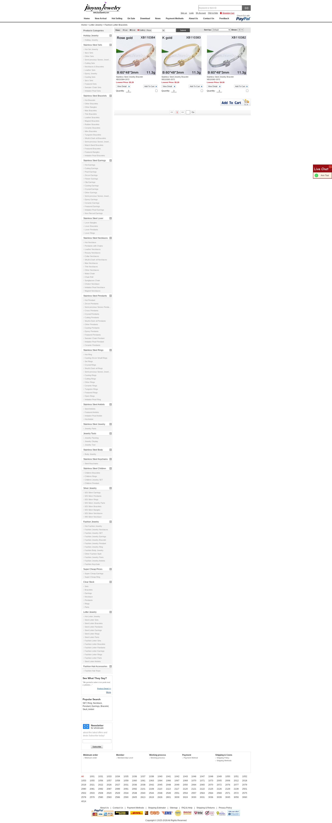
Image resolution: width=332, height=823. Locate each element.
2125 (210, 789)
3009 (176, 797)
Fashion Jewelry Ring (94, 547)
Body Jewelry (90, 454)
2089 (117, 789)
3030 (193, 797)
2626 (160, 797)
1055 (92, 780)
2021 (92, 785)
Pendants (89, 600)
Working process (158, 758)
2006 (227, 780)
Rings (87, 604)
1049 (219, 776)
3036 (210, 797)
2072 (219, 785)
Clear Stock (88, 582)
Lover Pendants (91, 230)
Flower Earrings (91, 179)
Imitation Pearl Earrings (94, 210)
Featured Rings (91, 393)
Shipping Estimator (157, 808)
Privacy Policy (225, 808)
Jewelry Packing (92, 438)
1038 (151, 776)
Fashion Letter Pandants (95, 648)
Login (191, 13)
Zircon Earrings (91, 175)
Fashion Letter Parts (93, 658)
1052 (244, 776)
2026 (109, 785)
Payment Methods (175, 18)
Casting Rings (90, 375)
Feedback (224, 18)
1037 (143, 776)
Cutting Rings (90, 379)
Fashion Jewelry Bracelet (95, 540)
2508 (100, 793)
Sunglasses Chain (92, 280)
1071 (202, 780)
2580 (100, 797)
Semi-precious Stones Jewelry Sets (98, 60)
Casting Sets (90, 77)
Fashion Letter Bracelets (116, 25)
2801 (168, 797)
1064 (160, 780)
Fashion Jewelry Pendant (95, 543)
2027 (117, 785)
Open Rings (90, 396)
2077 (236, 785)
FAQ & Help (213, 13)
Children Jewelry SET (94, 480)
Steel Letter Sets (92, 620)
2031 (126, 785)
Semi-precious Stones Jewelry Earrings (98, 196)
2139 (236, 789)
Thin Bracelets (91, 114)
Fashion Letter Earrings (94, 651)
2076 (227, 785)
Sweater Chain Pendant (94, 338)
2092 (134, 789)
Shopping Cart (228, 13)
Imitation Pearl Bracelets (95, 155)
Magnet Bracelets (92, 121)
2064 (193, 785)
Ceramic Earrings (92, 203)
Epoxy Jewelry (91, 73)
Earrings (88, 593)
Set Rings (89, 361)
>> (182, 112)
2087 (109, 789)
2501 (244, 789)
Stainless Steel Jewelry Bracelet (129, 77)
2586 (117, 797)
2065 (202, 785)
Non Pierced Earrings (94, 213)
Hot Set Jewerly (91, 49)
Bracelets (89, 590)
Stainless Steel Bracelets (95, 96)
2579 (92, 797)
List (125, 30)
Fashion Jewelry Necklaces (96, 530)
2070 (210, 785)
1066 (168, 780)
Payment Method (191, 758)
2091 (126, 789)
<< (171, 112)
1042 (176, 776)
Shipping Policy (223, 758)
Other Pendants (91, 324)
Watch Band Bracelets (94, 145)
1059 (126, 780)
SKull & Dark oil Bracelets (95, 138)
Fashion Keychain (92, 564)
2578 (83, 797)
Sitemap (174, 808)
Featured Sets (91, 84)
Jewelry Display (91, 441)
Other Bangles (91, 107)
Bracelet (104, 706)
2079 (244, 785)
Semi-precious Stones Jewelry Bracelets (98, 142)
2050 (185, 785)
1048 (210, 776)
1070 (193, 780)
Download (145, 18)
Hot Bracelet (90, 100)
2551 (176, 793)
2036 (134, 785)
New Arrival (101, 18)
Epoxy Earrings (91, 199)
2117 (176, 789)
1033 (109, 776)
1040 (160, 776)
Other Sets (89, 56)
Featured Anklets (92, 412)
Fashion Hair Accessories (95, 666)
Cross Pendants (91, 311)
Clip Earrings (90, 182)
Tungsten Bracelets (93, 135)
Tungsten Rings (91, 389)
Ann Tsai (325, 175)
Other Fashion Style (93, 554)
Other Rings (90, 382)
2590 (126, 797)
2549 (168, 793)
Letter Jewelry (95, 25)
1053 (83, 780)
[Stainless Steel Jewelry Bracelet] (136, 74)
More (108, 692)
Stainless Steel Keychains (95, 459)
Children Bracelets (92, 473)
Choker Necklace (92, 284)
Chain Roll (89, 277)
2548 (160, 793)
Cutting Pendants (92, 317)
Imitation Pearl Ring (93, 399)
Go (193, 112)
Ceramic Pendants (92, 345)
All (82, 776)
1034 (117, 776)
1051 (236, 776)
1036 (134, 776)
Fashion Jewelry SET (94, 533)
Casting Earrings (92, 186)
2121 (193, 789)
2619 (151, 797)
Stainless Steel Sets (92, 45)
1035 (126, 776)
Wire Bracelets (91, 131)
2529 (117, 793)
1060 (134, 780)
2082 (100, 789)
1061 (143, 780)
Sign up (184, 13)
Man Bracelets (91, 111)
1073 (210, 780)
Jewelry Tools (89, 433)
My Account (201, 13)
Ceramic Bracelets (92, 128)
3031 (202, 797)
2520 (109, 793)
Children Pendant (92, 483)
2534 (126, 793)
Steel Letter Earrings (93, 630)
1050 (227, 776)
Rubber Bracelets (92, 124)
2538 (134, 793)
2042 (151, 785)
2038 (143, 785)
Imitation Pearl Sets (93, 91)
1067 (176, 780)
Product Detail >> (104, 688)
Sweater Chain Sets (93, 87)
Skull (85, 709)
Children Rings (91, 476)
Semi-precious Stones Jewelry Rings (98, 372)
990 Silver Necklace (93, 517)
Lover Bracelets (91, 226)
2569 (219, 793)
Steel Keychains (91, 463)
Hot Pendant (90, 300)
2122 (202, 789)
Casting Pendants (92, 328)
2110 (160, 789)
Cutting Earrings (91, 168)
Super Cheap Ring (92, 577)
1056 (100, 780)
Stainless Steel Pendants (95, 296)
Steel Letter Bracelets (94, 623)
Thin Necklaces (91, 267)
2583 (109, 797)
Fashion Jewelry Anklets (95, 561)
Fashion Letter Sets (93, 641)
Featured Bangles (92, 152)
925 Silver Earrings (93, 493)
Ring (89, 703)
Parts (87, 607)
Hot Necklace (90, 242)
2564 (210, 793)
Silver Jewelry (89, 488)
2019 (83, 785)
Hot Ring (88, 354)
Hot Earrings (90, 165)
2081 (92, 789)
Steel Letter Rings (92, 634)
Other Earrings (91, 193)
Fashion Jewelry (91, 522)
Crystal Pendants (92, 314)
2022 (100, 785)
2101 (143, 789)
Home (87, 18)
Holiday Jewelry (90, 35)
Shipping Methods (224, 761)
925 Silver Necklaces (94, 513)
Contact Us (208, 18)
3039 (219, 797)
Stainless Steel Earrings (94, 160)
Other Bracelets (91, 104)
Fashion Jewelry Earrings (95, 536)
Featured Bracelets (93, 149)
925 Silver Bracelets (93, 506)
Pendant (87, 706)
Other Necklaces (92, 270)
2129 (227, 789)
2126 (219, 789)
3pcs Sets (89, 80)
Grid (133, 30)
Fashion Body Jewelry (94, 550)
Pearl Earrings (91, 172)
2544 (151, 793)
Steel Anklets (90, 409)
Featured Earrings (92, 206)
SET (84, 703)
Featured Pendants (93, 335)
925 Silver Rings (91, 499)
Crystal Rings (90, 365)
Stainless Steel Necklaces (95, 238)
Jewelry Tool (90, 445)
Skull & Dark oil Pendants (95, 321)
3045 (227, 797)
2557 (193, 793)
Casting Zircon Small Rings (96, 358)
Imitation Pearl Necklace (95, 287)
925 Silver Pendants (93, 496)
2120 (185, 789)
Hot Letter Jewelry (92, 616)
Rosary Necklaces (92, 253)
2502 (83, 793)
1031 (100, 776)
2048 (168, 785)
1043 (185, 776)
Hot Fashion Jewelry (93, 526)
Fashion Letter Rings (93, 654)
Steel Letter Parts (92, 637)
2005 (219, 780)
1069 (185, 780)
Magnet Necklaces (92, 291)
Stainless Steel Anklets (94, 404)
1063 (151, 780)
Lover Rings (90, 233)
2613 (143, 797)
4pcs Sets (89, 53)
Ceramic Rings (91, 386)
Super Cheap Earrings (94, 573)
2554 (185, 793)
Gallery (142, 30)
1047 (202, 776)
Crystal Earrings (91, 189)
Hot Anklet (89, 419)
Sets (87, 586)
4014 (83, 801)
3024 (185, 797)
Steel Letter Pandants (94, 627)
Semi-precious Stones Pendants (98, 307)
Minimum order (91, 758)
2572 (236, 793)
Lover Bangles (91, 223)
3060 (244, 797)
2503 (92, 793)
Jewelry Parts (90, 429)
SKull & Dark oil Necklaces (96, 260)
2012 (236, 780)
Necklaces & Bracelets (94, 67)
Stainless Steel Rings (93, 350)
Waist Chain (90, 273)
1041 (168, 776)
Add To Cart (149, 86)
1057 (109, 780)
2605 (134, 797)
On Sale (131, 18)
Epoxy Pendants (92, 331)
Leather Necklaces (93, 249)
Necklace (89, 597)
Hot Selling (117, 18)
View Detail (121, 86)
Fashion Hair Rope (92, 671)
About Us (193, 18)
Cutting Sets (90, 63)
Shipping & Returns (205, 808)
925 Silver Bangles (92, 510)
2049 (176, 785)
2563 (202, 793)
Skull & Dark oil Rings (94, 368)
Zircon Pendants (92, 304)
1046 (193, 776)
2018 (244, 780)
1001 (92, 776)
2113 (168, 789)
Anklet (91, 709)
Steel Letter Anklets (93, 661)
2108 (151, 789)
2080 (83, 789)
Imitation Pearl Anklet (93, 416)
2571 (227, 793)
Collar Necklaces (92, 256)
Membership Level (125, 758)
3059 (236, 797)
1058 (117, 780)
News (158, 18)
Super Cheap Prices (92, 569)
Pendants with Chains (94, 246)
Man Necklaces (91, 263)
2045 (160, 785)
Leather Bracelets (92, 117)
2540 (143, 793)
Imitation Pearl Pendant (94, 342)
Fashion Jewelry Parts (94, 557)
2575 (244, 793)
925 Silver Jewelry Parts (95, 503)
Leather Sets (90, 70)
